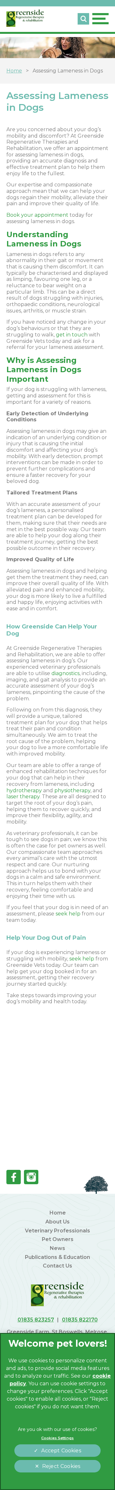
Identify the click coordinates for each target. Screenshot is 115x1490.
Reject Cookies (61, 1466)
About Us (57, 1222)
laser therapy (23, 797)
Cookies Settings (57, 1438)
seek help (68, 914)
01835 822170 (80, 1320)
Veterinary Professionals (57, 1231)
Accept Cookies (61, 1451)
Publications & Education (57, 1257)
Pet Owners (57, 1239)
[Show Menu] (100, 18)
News (57, 1248)
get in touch (72, 335)
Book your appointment (37, 215)
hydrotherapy (24, 790)
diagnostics (65, 673)
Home (58, 1213)
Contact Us (57, 1266)
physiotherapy (72, 790)
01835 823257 (36, 1320)
